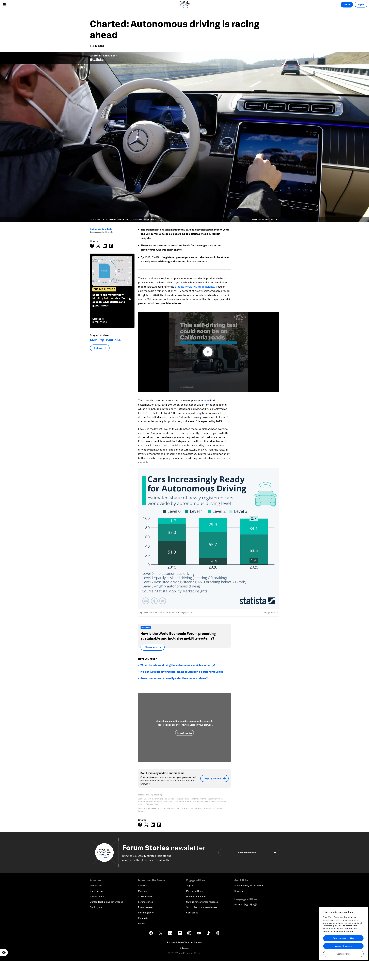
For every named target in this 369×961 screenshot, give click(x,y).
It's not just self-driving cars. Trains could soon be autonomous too (181, 671)
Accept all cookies (343, 946)
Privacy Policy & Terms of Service (184, 942)
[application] (208, 352)
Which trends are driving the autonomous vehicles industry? (177, 665)
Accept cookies (184, 733)
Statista (96, 59)
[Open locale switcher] (4, 952)
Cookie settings (343, 954)
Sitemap (184, 948)
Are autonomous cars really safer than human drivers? (174, 678)
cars (207, 400)
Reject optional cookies (343, 938)
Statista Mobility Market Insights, (195, 286)
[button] (208, 352)
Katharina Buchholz (101, 229)
